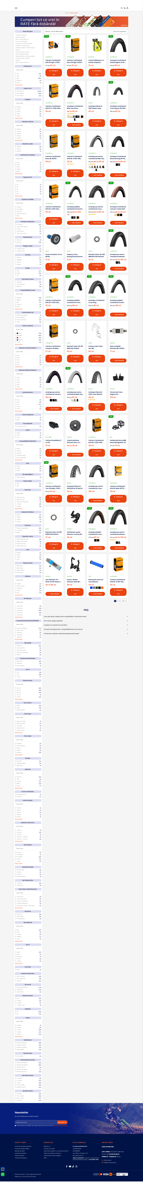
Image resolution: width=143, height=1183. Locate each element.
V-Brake (19, 504)
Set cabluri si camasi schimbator (26, 905)
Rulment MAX (20, 1049)
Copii (18, 559)
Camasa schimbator (22, 901)
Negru (20, 333)
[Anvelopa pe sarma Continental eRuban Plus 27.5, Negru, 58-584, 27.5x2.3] (118, 239)
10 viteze (19, 1032)
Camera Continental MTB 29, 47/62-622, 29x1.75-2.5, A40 (117, 581)
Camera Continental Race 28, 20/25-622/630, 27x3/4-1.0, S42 (52, 157)
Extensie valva (20, 730)
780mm (19, 810)
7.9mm (18, 406)
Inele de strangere (22, 628)
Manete (18, 50)
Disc (18, 998)
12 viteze (19, 1027)
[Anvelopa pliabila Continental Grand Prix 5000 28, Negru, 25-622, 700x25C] (75, 191)
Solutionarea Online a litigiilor (52, 1155)
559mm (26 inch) (21, 546)
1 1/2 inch (19, 834)
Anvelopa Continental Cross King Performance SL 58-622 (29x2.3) (96, 301)
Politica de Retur (19, 1155)
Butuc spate (20, 568)
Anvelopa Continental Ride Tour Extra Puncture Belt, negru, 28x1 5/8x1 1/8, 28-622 (75, 107)
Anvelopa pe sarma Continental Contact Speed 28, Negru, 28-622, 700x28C (53, 393)
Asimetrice (19, 637)
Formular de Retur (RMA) (22, 1148)
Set (17, 275)
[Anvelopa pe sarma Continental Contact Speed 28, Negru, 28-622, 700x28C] (54, 376)
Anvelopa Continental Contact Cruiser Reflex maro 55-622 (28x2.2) (118, 208)
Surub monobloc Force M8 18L (53, 255)
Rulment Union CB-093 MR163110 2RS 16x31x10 (96, 255)
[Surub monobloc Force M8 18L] (54, 239)
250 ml (18, 433)
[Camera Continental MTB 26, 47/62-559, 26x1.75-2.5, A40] (75, 141)
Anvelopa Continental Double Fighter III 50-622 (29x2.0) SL (118, 61)
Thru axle (19, 1100)
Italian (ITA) (20, 765)
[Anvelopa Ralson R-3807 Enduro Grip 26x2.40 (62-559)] (97, 90)
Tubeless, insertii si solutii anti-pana (25, 47)
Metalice (19, 286)
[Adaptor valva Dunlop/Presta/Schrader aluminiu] (75, 239)
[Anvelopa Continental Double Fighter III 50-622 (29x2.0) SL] (118, 45)
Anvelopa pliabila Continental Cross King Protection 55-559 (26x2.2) (74, 301)
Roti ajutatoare (21, 918)
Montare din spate (22, 1069)
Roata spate (20, 916)
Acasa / (67, 13)
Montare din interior (22, 1062)
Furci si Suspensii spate (22, 54)
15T (17, 187)
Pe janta (19, 981)
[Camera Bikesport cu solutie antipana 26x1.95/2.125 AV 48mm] (97, 45)
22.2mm (19, 521)
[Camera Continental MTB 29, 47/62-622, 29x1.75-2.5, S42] (54, 191)
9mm (18, 364)
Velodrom (19, 588)
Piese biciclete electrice (22, 62)
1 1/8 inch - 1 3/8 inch (22, 837)
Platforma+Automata (22, 652)
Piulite (18, 532)
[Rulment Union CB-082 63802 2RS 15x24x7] (54, 516)
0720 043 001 (107, 1160)
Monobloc (19, 211)
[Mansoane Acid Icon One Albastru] (97, 564)
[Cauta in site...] (122, 8)
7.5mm (18, 409)
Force (47, 251)
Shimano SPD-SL (21, 876)
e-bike (18, 861)
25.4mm (19, 129)
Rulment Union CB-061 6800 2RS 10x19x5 (75, 347)
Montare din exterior (22, 1065)
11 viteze (19, 1030)
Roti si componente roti (22, 39)
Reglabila (19, 260)
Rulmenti (18, 60)
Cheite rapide (20, 570)
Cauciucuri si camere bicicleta (24, 43)
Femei (18, 555)
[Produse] (16, 8)
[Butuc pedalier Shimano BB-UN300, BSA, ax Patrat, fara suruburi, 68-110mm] (118, 330)
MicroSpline (20, 854)
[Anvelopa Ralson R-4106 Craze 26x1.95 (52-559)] (97, 376)
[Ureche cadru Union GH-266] (97, 330)
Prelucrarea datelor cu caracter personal (56, 1151)
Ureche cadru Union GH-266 (95, 347)
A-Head (19, 257)
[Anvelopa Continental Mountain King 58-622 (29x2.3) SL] (118, 141)
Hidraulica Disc (21, 497)
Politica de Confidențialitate (60, 1125)
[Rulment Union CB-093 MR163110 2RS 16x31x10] (97, 239)
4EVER (18, 448)
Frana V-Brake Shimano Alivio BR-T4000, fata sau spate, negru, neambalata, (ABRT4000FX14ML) (74, 581)
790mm (19, 808)
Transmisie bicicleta (21, 35)
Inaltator (19, 264)
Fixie (18, 592)
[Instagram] (76, 1166)
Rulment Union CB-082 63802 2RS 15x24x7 (53, 533)
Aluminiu (19, 777)
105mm (19, 111)
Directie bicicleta (20, 37)
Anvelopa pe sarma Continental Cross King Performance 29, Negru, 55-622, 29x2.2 (96, 208)
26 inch (19, 697)
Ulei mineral (20, 1056)
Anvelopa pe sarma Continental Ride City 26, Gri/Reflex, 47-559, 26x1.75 (75, 393)
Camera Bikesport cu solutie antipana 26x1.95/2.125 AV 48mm (96, 61)
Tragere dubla (21, 249)
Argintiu (20, 335)
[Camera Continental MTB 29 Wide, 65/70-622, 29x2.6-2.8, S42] (118, 471)
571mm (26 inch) (21, 543)
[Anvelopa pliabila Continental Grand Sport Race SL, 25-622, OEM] (118, 285)
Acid (18, 73)
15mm (18, 386)
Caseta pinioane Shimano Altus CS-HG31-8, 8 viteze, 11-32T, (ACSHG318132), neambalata (74, 441)
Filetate (19, 750)
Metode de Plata (20, 1151)
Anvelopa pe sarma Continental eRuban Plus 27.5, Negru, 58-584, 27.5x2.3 (117, 255)
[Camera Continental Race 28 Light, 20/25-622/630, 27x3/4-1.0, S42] (75, 45)
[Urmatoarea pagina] (126, 601)
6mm (18, 357)
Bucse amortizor (21, 723)
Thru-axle (19, 726)
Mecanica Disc (21, 499)
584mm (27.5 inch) (22, 541)
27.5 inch (19, 692)
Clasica (19, 262)
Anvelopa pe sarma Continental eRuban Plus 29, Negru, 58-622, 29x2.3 (118, 533)
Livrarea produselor (20, 1153)
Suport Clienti (20, 1142)
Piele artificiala (21, 317)
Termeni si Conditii (49, 1148)
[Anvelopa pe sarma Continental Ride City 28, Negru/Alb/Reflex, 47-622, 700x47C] (97, 141)
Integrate (19, 743)
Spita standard (21, 477)
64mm (18, 470)
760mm (19, 812)
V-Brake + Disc (21, 1005)
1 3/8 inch (19, 830)
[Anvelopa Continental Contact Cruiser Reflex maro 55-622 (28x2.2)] (118, 191)
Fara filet (19, 761)
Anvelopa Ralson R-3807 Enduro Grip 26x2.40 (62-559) (95, 107)
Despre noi (47, 1146)
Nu (17, 1012)
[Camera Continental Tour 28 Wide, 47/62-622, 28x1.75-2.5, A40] (54, 471)
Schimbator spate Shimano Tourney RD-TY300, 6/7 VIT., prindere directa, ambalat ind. (75, 533)
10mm (18, 377)
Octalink (19, 961)
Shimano (19, 298)
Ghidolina (19, 663)
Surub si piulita (21, 1085)
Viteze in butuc (21, 586)
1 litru (18, 437)
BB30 (18, 216)
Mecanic (19, 242)
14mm (18, 384)
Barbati (19, 552)
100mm (19, 109)
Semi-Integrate (21, 746)
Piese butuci (20, 572)
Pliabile (19, 654)
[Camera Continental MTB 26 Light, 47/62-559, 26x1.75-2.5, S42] (54, 45)
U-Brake (19, 506)
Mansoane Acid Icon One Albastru (95, 581)
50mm (18, 419)
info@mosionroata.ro (110, 1162)
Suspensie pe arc (21, 426)
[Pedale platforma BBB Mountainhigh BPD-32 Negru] (118, 425)
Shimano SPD (20, 870)
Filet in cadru (20, 1098)
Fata (18, 271)
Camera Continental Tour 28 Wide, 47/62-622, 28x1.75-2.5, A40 (52, 487)
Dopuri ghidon (20, 665)
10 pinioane (20, 610)
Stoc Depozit (20, 91)
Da (17, 1014)
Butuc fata (19, 566)
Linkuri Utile (48, 1142)
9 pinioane (20, 612)
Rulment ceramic (21, 1045)
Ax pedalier (20, 209)
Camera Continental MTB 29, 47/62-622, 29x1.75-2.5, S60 (52, 301)
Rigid (18, 708)
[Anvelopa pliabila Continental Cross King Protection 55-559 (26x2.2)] (75, 285)
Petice (18, 970)
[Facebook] (66, 1166)
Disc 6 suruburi (21, 976)
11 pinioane (20, 608)
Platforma (19, 645)
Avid (18, 76)
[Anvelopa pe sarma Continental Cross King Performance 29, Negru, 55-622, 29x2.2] (97, 191)
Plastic (18, 783)
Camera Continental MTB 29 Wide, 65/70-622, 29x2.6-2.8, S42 (117, 487)
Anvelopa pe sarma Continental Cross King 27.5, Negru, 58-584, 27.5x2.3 (95, 487)
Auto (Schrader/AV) (22, 987)
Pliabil (18, 705)
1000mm (19, 107)
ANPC (45, 1158)
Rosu (19, 337)
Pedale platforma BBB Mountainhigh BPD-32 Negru (118, 441)
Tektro (18, 306)
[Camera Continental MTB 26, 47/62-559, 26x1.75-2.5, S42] (97, 425)
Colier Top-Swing (21, 233)
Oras (18, 932)
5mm (18, 355)
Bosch (18, 82)
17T (17, 189)
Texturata (19, 632)
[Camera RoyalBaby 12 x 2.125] (54, 425)
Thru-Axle (19, 530)
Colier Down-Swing (22, 226)
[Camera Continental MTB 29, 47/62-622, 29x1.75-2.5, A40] (118, 564)
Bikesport (19, 80)
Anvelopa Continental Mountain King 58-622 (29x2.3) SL (118, 157)
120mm (19, 116)
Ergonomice (20, 630)
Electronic (19, 240)
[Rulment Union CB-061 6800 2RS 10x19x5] (75, 330)
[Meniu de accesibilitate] (3, 1169)
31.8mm (19, 149)
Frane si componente (21, 41)
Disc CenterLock (21, 978)
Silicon (18, 786)
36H (18, 486)
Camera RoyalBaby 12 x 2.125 (53, 441)
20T (18, 193)
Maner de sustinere (22, 315)
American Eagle (21, 455)
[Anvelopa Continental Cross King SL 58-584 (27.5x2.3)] (118, 90)
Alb (19, 342)
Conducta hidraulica (22, 903)
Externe (19, 748)
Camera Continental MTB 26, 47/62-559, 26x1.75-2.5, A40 (74, 157)
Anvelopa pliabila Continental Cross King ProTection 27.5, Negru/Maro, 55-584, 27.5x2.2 (96, 533)
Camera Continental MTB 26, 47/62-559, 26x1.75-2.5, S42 (96, 441)
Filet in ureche (20, 1096)
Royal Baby (48, 437)
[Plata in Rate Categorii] (71, 21)
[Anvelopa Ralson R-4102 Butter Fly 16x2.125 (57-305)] (75, 471)
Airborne (19, 453)
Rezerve (19, 852)
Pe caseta (19, 857)
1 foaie (18, 677)
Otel (18, 779)
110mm (18, 113)
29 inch (19, 688)
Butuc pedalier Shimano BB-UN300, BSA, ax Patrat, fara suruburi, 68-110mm (117, 347)
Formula (19, 304)
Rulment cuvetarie (22, 1047)
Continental (49, 57)
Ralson (90, 103)
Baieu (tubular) (21, 710)
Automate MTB (20, 648)
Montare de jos (21, 1067)
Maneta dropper (21, 721)
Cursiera (19, 934)
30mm (18, 954)
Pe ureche (19, 224)
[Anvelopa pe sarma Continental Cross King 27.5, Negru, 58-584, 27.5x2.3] (97, 471)
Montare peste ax (21, 1071)
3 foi (18, 672)
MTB (18, 930)
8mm (18, 362)
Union (90, 251)
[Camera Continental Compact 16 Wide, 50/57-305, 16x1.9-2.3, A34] (54, 330)
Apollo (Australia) (21, 457)
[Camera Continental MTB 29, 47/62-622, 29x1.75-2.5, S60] (54, 285)
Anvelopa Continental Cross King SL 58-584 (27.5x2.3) (118, 107)
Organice (19, 282)
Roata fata (19, 914)
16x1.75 (18, 171)
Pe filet (18, 859)
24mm (18, 952)
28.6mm (19, 151)
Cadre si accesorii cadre (22, 52)
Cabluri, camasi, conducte (23, 58)
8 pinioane (20, 615)
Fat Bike (19, 584)
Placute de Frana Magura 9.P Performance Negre (117, 393)
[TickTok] (73, 1166)
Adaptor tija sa (21, 728)
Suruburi (19, 207)
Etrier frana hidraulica (22, 502)
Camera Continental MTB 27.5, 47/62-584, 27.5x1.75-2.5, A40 (52, 107)
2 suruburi (19, 1080)
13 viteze (19, 1025)
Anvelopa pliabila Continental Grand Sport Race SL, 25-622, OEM (118, 301)
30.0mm (19, 136)
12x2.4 (18, 162)
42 (123, 601)
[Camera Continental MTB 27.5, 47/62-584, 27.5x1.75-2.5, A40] (54, 90)
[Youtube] (69, 1166)
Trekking (19, 936)
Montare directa (21, 1087)
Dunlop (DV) (20, 992)
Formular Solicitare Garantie (23, 1146)
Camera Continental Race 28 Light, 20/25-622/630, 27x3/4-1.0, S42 (74, 61)
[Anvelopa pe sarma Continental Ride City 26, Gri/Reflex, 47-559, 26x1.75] (75, 376)
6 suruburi (19, 883)
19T (17, 191)
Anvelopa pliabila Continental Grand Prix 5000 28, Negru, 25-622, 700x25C (75, 208)
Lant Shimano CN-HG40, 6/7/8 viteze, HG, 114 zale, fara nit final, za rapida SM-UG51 (53, 581)
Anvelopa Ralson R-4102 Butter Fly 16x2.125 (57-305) (75, 487)
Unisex (18, 557)
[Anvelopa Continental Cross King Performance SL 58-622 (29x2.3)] (97, 285)
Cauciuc (19, 781)
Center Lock (20, 885)
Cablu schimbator (21, 899)
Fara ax (19, 959)
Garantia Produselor (21, 1158)
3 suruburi (19, 1078)
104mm (19, 468)
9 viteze (19, 1034)
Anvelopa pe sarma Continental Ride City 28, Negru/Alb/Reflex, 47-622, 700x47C (96, 157)
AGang (18, 451)
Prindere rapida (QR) (22, 528)
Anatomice (20, 635)
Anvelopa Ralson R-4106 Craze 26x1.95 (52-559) (95, 393)
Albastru (20, 340)
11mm (18, 380)
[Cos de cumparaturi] (127, 8)
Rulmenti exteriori (21, 213)
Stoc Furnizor (20, 95)
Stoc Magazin (20, 93)
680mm (19, 814)
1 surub (18, 1082)
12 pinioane (20, 606)
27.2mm (19, 131)
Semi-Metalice (21, 284)
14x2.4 (18, 167)
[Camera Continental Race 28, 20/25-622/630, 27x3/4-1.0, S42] (54, 141)
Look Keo (19, 872)
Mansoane (20, 661)
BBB (18, 78)
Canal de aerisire (21, 319)
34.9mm (19, 146)
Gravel (18, 590)
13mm (18, 382)
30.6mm (19, 138)
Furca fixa (19, 796)
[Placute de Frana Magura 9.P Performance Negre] (118, 376)
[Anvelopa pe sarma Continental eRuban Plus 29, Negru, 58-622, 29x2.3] (118, 516)
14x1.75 (18, 164)
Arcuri (18, 322)
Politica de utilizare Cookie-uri (52, 1153)
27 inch (19, 695)
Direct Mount (20, 231)
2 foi (18, 674)
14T (17, 184)
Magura (19, 300)
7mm (18, 360)
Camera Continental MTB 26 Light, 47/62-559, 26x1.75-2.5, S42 (52, 61)
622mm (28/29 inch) (22, 539)
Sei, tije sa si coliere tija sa (23, 45)
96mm (18, 466)
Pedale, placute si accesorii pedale (25, 56)
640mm (19, 817)
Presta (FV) (20, 989)
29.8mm (19, 133)
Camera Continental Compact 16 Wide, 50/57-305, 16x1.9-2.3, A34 (53, 347)
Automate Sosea (21, 650)
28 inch (19, 690)
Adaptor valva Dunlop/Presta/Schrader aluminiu (75, 255)
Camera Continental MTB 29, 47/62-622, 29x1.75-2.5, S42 (52, 208)
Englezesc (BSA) (21, 763)
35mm (18, 515)
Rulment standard (21, 1043)
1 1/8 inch (19, 832)
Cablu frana (20, 896)
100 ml (18, 435)
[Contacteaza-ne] (125, 8)
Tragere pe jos (21, 251)
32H (18, 484)
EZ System (19, 956)
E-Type (19, 229)
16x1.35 (18, 169)
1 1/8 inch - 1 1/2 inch (22, 839)
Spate (18, 273)
